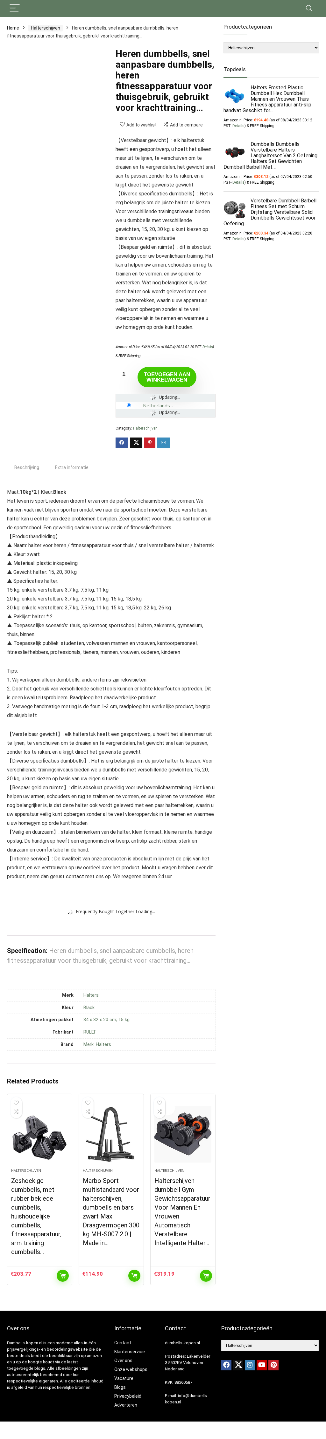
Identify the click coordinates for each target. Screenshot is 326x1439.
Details (207, 347)
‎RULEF (89, 1032)
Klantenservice (129, 1351)
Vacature (123, 1378)
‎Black (89, 1007)
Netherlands (156, 405)
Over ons (123, 1360)
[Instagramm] (250, 1365)
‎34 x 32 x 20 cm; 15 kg (106, 1019)
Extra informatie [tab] (72, 467)
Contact (122, 1342)
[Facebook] (226, 1365)
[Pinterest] (273, 1365)
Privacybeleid (127, 1396)
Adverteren (125, 1405)
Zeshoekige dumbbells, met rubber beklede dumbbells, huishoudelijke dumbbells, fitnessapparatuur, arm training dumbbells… (36, 1216)
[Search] (309, 8)
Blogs (120, 1387)
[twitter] (238, 1365)
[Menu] (14, 8)
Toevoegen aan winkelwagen (167, 377)
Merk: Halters (97, 1044)
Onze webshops (130, 1369)
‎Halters (91, 995)
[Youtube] (262, 1365)
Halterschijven (45, 28)
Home (13, 28)
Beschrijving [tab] (26, 467)
